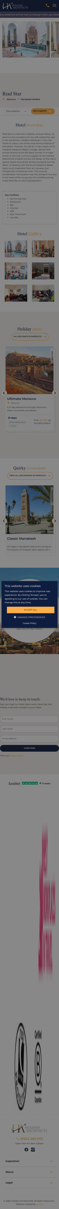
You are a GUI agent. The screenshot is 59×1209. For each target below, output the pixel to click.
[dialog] (29, 604)
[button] (29, 617)
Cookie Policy (29, 623)
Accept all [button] (30, 610)
